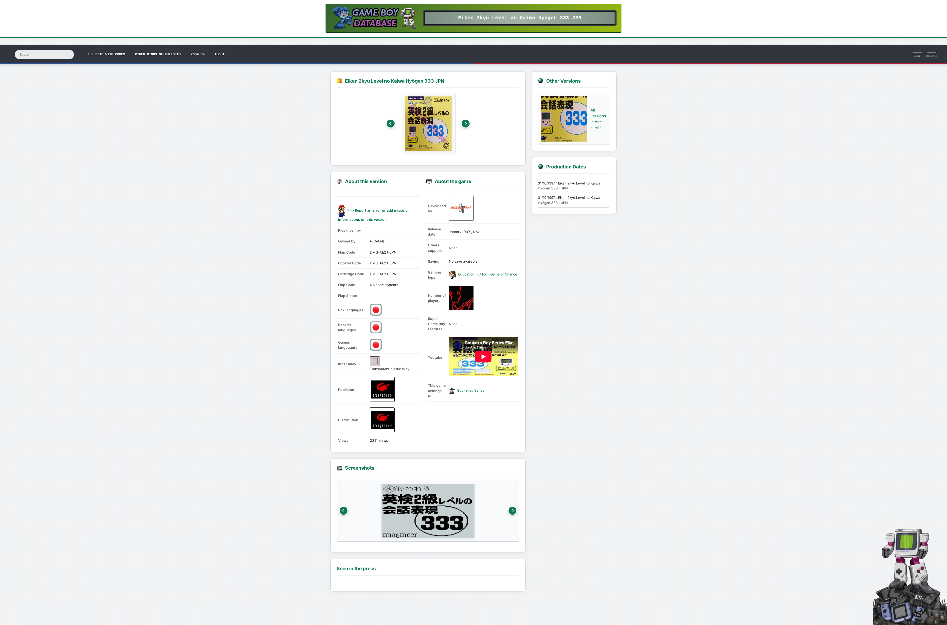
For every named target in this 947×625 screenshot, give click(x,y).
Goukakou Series (470, 390)
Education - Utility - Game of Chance (487, 274)
